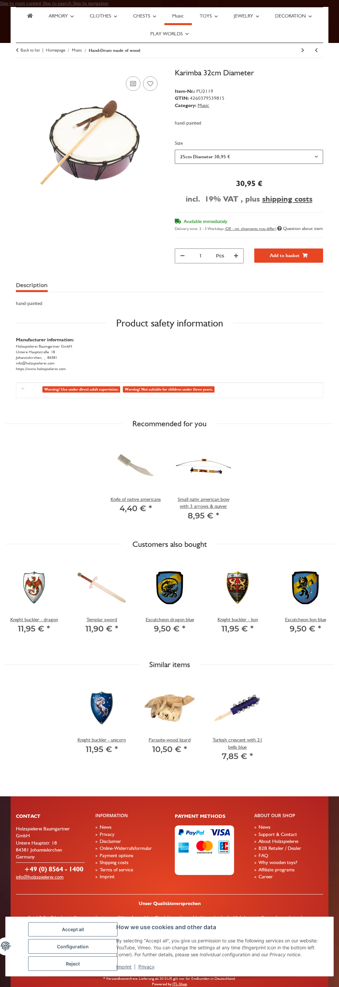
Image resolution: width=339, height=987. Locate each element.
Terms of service (115, 870)
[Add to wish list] (150, 83)
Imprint (123, 966)
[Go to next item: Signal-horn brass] (303, 50)
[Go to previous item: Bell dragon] (316, 50)
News (105, 827)
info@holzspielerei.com (40, 877)
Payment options (115, 855)
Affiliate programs (276, 870)
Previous (16, 604)
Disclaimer (109, 841)
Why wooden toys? (277, 862)
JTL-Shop (179, 984)
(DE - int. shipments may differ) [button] (250, 228)
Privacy (146, 966)
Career (265, 877)
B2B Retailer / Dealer (279, 848)
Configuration (73, 946)
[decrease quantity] (182, 256)
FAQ (262, 855)
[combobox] (249, 157)
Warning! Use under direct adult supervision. (81, 389)
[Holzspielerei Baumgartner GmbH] (30, 16)
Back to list (30, 50)
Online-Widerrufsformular (125, 848)
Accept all (73, 929)
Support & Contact (277, 834)
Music (203, 105)
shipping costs (287, 199)
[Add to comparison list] (133, 83)
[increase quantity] (236, 256)
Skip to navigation (90, 3)
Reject (73, 964)
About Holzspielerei (277, 841)
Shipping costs (113, 862)
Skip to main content (21, 3)
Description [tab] (32, 285)
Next (322, 604)
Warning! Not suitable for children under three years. (169, 389)
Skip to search (58, 3)
